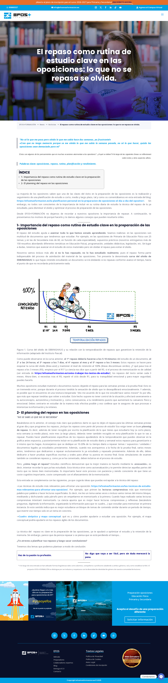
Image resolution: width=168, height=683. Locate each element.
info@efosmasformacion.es (66, 7)
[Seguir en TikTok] (115, 7)
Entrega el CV (58, 668)
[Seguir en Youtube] (120, 7)
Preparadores (58, 660)
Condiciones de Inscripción (96, 665)
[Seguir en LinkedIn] (111, 7)
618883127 (13, 7)
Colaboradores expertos (63, 663)
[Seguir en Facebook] (106, 7)
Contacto (57, 671)
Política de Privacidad (94, 656)
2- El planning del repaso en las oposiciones (44, 183)
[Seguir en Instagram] (96, 7)
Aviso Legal (90, 662)
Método (56, 657)
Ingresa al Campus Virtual (150, 7)
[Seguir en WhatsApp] (113, 635)
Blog (55, 665)
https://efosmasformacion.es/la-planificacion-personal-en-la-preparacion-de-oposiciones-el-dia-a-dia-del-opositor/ (80, 200)
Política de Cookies (93, 659)
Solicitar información (140, 619)
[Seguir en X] (101, 7)
